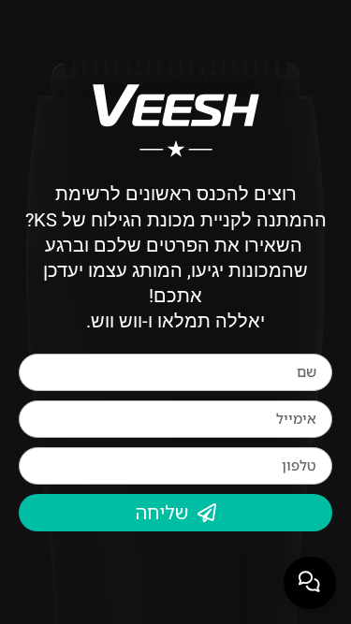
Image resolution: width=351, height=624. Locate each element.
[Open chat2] (310, 583)
